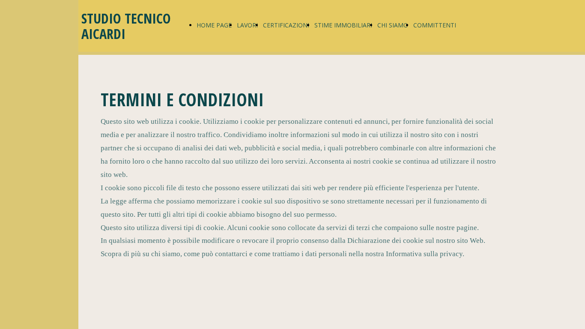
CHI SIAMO (392, 25)
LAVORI (247, 25)
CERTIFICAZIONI (286, 25)
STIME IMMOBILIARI (343, 25)
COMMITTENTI (434, 25)
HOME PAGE (214, 25)
